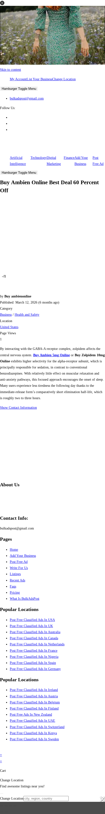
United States (9, 327)
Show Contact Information (18, 407)
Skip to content (10, 69)
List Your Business (39, 79)
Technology (39, 158)
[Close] (1, 793)
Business (6, 314)
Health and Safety (27, 314)
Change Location (64, 79)
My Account (18, 79)
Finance (69, 158)
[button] (2, 3)
